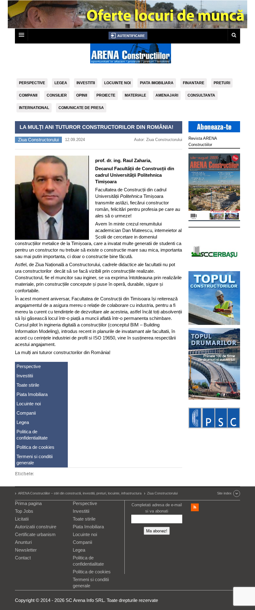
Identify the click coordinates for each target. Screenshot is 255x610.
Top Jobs (24, 511)
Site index (224, 493)
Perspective (32, 83)
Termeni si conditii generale (34, 459)
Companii (28, 95)
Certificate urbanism (35, 534)
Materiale (135, 95)
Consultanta (201, 95)
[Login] (128, 35)
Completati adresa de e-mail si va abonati (157, 508)
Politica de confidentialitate (32, 434)
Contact (23, 557)
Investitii (85, 83)
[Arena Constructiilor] (130, 55)
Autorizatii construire (35, 526)
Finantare (193, 83)
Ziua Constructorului (38, 139)
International (34, 108)
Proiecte (105, 95)
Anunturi (23, 542)
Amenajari (166, 95)
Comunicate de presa (81, 108)
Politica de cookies (35, 447)
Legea (60, 83)
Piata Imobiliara (157, 83)
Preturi (222, 83)
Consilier (57, 95)
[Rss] (195, 507)
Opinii (81, 95)
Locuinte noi (117, 83)
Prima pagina (28, 503)
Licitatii (22, 518)
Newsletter (26, 550)
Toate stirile (27, 385)
